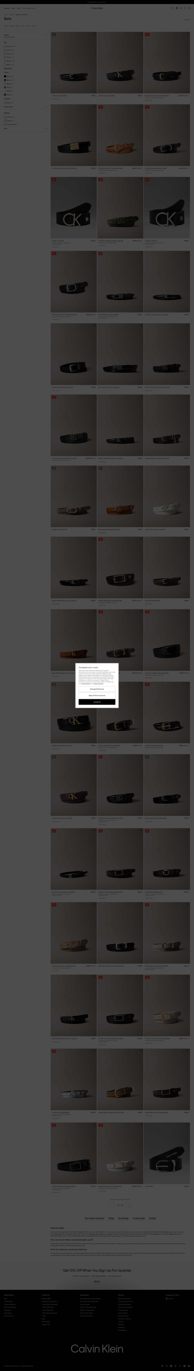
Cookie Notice (86, 683)
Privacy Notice (98, 683)
